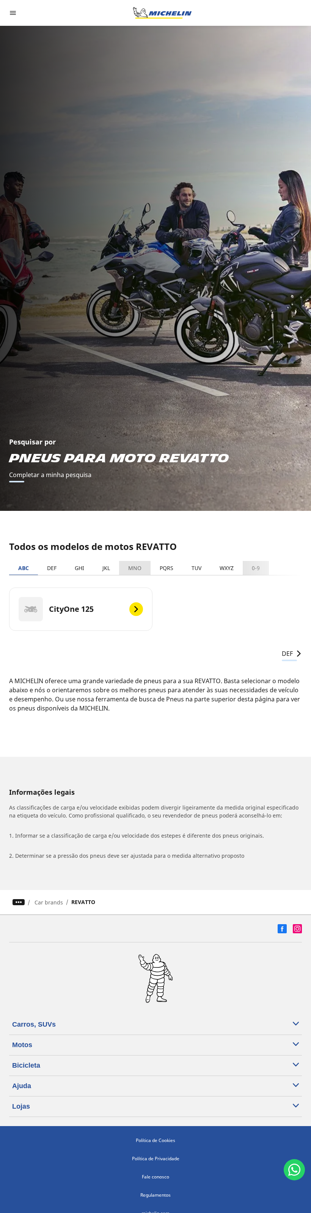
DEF (52, 568)
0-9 (256, 568)
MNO (134, 568)
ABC (23, 568)
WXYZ (227, 568)
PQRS (166, 568)
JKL (106, 568)
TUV (196, 568)
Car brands (49, 902)
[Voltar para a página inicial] (162, 13)
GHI (79, 568)
